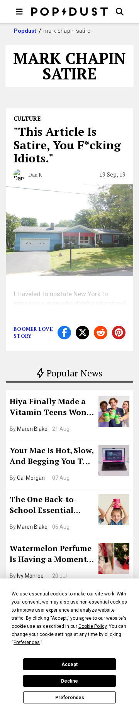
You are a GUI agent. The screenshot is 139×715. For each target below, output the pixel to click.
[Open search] (119, 11)
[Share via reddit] (100, 332)
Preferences (69, 697)
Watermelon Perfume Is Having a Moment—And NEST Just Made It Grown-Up (51, 554)
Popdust (25, 31)
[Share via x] (82, 332)
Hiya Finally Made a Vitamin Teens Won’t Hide (51, 407)
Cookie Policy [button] (92, 626)
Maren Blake (32, 429)
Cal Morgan (31, 478)
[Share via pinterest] (118, 332)
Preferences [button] (27, 642)
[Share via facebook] (64, 332)
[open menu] (19, 11)
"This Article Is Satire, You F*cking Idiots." (67, 145)
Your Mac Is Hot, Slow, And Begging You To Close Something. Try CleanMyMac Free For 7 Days (51, 456)
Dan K (35, 174)
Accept (69, 664)
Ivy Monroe (30, 576)
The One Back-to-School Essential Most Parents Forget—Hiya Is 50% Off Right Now (49, 505)
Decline (69, 681)
